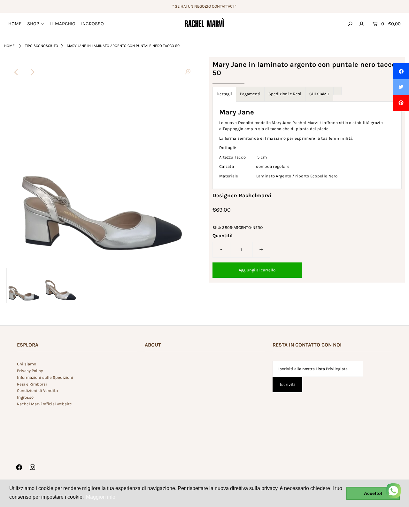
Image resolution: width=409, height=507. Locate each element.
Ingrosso (25, 397)
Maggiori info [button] (100, 497)
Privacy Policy (30, 370)
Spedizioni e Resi (284, 93)
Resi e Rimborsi (32, 384)
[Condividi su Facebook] (401, 71)
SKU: (216, 227)
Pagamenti (250, 93)
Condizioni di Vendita (37, 390)
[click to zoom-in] (188, 72)
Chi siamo (26, 364)
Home (9, 45)
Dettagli (224, 93)
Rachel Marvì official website (44, 404)
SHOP (33, 24)
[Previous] (16, 72)
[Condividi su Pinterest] (401, 103)
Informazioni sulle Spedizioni (45, 377)
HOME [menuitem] (14, 24)
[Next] (32, 72)
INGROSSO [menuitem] (92, 24)
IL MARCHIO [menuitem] (62, 24)
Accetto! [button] (373, 493)
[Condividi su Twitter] (401, 87)
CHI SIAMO (319, 93)
